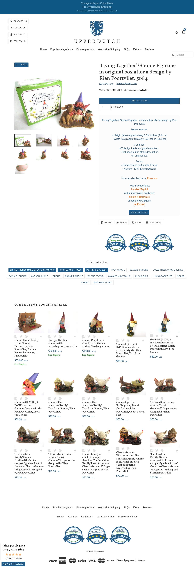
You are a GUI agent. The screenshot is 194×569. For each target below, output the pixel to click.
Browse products (85, 49)
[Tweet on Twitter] (22, 336)
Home (43, 49)
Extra (137, 49)
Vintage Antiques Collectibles (97, 7)
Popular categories (62, 49)
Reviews (149, 49)
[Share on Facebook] (17, 336)
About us (73, 516)
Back (24, 65)
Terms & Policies (105, 516)
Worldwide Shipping (109, 49)
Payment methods (127, 516)
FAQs (127, 49)
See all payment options (131, 560)
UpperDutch (99, 552)
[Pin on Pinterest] (27, 336)
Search (60, 516)
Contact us (87, 516)
